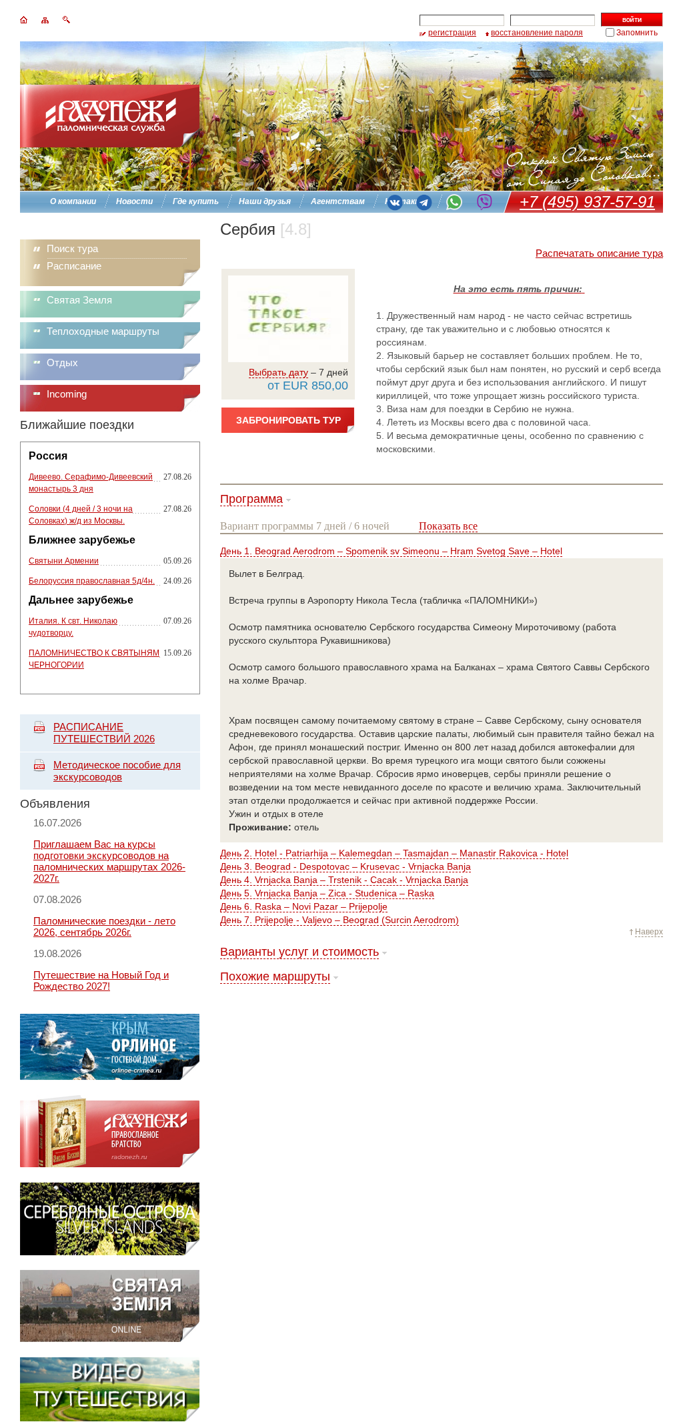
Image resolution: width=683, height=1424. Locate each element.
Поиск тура (72, 248)
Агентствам (338, 201)
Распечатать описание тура (599, 253)
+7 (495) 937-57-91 (587, 202)
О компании (73, 201)
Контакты (407, 201)
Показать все (448, 526)
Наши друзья (265, 201)
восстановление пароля (537, 32)
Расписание (74, 265)
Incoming (67, 394)
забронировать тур (288, 420)
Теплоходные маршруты (103, 331)
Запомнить (637, 32)
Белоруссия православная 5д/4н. (92, 581)
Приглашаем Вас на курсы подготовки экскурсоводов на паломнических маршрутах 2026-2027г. (109, 861)
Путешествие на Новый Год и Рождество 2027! (101, 980)
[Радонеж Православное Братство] (109, 1164)
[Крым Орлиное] (109, 1077)
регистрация (452, 32)
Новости (134, 201)
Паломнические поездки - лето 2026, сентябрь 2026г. (104, 926)
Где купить (196, 201)
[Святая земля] (109, 1339)
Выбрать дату (278, 372)
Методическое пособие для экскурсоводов (117, 770)
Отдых (62, 362)
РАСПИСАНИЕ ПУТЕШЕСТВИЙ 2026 (104, 732)
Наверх (649, 931)
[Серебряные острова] (109, 1251)
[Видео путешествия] (109, 1417)
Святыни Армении (64, 561)
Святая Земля (79, 299)
